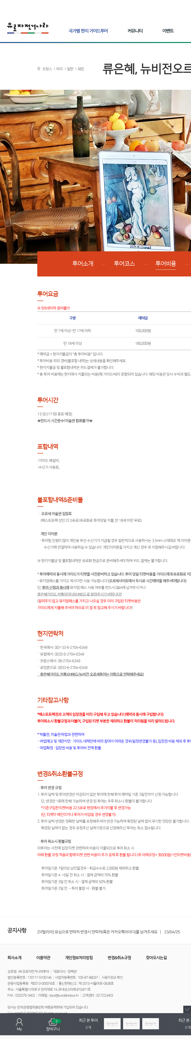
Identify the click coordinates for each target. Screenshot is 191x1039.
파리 (59, 69)
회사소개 (14, 957)
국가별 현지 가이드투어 (88, 31)
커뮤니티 (135, 31)
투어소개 (82, 264)
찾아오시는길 (156, 957)
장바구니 (53, 1025)
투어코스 (124, 264)
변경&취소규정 (119, 957)
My (19, 1029)
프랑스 (47, 69)
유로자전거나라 (27, 28)
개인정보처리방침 (79, 957)
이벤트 (168, 31)
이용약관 (43, 957)
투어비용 (165, 264)
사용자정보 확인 (112, 978)
